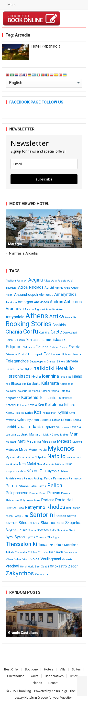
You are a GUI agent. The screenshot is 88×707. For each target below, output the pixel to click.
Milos (23, 450)
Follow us (63, 18)
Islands (37, 683)
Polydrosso (26, 500)
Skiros (60, 523)
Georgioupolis (38, 361)
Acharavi (22, 280)
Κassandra (41, 574)
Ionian (63, 376)
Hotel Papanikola (45, 46)
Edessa (59, 339)
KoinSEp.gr (59, 691)
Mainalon (35, 434)
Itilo (24, 384)
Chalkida (59, 325)
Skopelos (73, 522)
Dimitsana (34, 340)
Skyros (11, 530)
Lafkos (56, 420)
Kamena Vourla (50, 391)
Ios (69, 376)
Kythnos (33, 420)
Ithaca (16, 384)
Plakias (65, 493)
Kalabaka (33, 384)
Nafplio (56, 456)
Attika (56, 316)
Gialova (51, 361)
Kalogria (22, 391)
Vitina (9, 559)
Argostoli (40, 309)
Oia (43, 470)
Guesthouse (15, 676)
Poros (37, 500)
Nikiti (69, 464)
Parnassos (60, 478)
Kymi (72, 412)
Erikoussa (11, 354)
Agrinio (59, 287)
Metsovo (12, 449)
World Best (34, 566)
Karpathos (13, 398)
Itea (8, 384)
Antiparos (73, 301)
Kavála (32, 405)
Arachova (15, 308)
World (23, 566)
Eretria (74, 346)
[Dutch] (16, 74)
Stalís (53, 530)
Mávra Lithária (25, 457)
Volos (35, 559)
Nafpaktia (40, 457)
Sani (25, 516)
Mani (74, 434)
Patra (33, 486)
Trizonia (43, 552)
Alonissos (46, 294)
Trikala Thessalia (16, 552)
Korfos (29, 412)
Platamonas (12, 500)
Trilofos (32, 552)
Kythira (21, 420)
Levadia (75, 427)
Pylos (21, 508)
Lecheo (21, 427)
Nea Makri (27, 464)
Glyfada (72, 361)
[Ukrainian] (65, 74)
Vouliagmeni (51, 559)
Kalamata (50, 383)
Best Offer (11, 669)
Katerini (11, 405)
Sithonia (35, 523)
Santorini (42, 514)
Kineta (10, 412)
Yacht (34, 676)
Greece (19, 369)
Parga (48, 478)
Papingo (38, 478)
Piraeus (53, 492)
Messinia (49, 441)
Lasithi (11, 427)
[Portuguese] (43, 74)
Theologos (53, 537)
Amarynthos (65, 294)
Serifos (61, 516)
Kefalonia (54, 404)
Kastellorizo (65, 398)
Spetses (43, 530)
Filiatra (66, 354)
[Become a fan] (82, 691)
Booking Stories (29, 324)
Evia (47, 354)
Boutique (31, 669)
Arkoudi (60, 309)
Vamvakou (71, 552)
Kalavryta (11, 391)
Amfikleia (11, 302)
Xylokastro (58, 566)
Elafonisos (28, 347)
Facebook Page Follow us (36, 102)
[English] (21, 74)
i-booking (24, 691)
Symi (9, 537)
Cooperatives (54, 676)
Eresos (63, 347)
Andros (56, 301)
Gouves (10, 369)
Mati (22, 441)
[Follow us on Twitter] (82, 681)
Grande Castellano (23, 633)
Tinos (42, 544)
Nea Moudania (45, 464)
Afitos (47, 280)
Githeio (60, 361)
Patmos (23, 486)
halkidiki (44, 368)
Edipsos (14, 346)
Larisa (77, 420)
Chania (14, 332)
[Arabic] (12, 74)
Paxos (42, 486)
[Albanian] (8, 74)
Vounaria (67, 559)
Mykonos (61, 448)
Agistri (49, 287)
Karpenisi (30, 397)
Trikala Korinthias (66, 545)
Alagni (9, 294)
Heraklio (64, 368)
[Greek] (34, 74)
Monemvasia (38, 449)
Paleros (28, 478)
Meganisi (34, 441)
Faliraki (56, 354)
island (77, 376)
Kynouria (11, 420)
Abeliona (11, 280)
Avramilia (70, 317)
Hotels (48, 669)
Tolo (50, 545)
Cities (74, 676)
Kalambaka (66, 384)
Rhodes (55, 506)
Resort (53, 683)
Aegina (35, 280)
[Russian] (52, 74)
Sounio (23, 530)
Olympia (53, 471)
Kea (41, 405)
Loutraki (22, 434)
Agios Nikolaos (31, 287)
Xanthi (45, 566)
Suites (76, 669)
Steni (72, 530)
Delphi (9, 340)
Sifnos (24, 522)
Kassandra (48, 398)
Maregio (15, 244)
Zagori (73, 566)
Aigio (67, 287)
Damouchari (70, 332)
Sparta (32, 530)
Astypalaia (15, 316)
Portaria (47, 500)
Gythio (28, 369)
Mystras (10, 457)
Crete (56, 332)
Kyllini (62, 412)
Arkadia (50, 309)
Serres (71, 516)
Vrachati (12, 566)
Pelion (54, 485)
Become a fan (78, 18)
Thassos (41, 537)
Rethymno (35, 507)
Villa (63, 669)
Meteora (64, 441)
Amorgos (25, 302)
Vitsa (18, 559)
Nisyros (10, 471)
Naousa (71, 457)
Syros (19, 536)
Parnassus (75, 478)
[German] (30, 74)
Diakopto (19, 340)
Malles (64, 434)
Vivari (25, 559)
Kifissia (70, 404)
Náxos (32, 470)
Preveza (11, 508)
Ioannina (50, 376)
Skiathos (48, 522)
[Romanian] (47, 74)
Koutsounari (49, 412)
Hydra (36, 376)
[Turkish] (60, 74)
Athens (36, 316)
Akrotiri (75, 287)
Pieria (42, 493)
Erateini (53, 347)
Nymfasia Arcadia (23, 253)
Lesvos (65, 427)
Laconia (45, 420)
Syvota (30, 537)
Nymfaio (20, 471)
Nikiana (60, 464)
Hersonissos (18, 376)
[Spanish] (56, 74)
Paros (11, 485)
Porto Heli (64, 499)
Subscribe (44, 179)
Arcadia (29, 309)
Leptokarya (52, 427)
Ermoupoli (35, 354)
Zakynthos (20, 573)
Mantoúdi (11, 441)
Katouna (22, 405)
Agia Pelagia (58, 280)
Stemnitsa (62, 530)
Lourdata (11, 434)
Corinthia (44, 332)
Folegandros (17, 361)
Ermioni (22, 354)
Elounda (42, 347)
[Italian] (38, 74)
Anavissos (41, 302)
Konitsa (19, 412)
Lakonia (66, 420)
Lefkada (34, 426)
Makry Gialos (51, 434)
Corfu (30, 331)
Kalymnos (34, 391)
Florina (76, 354)
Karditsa (65, 391)
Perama (33, 493)
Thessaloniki (21, 544)
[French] (25, 74)
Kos (38, 412)
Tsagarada (56, 552)
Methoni (77, 441)
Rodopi (18, 516)
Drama (47, 340)
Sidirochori (12, 523)
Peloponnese (17, 492)
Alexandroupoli (26, 295)
